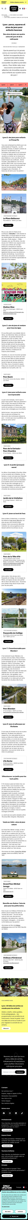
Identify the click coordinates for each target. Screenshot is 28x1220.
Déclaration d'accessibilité (9, 1096)
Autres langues (6, 1101)
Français (18, 1187)
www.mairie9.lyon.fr (8, 764)
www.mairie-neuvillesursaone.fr (11, 963)
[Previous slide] (23, 84)
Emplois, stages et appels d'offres (12, 1093)
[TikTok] (22, 1113)
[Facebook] (4, 1113)
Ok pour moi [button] (15, 1216)
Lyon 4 (20, 84)
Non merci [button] (7, 1211)
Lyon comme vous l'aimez (16, 15)
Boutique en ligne (4, 2)
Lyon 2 (3, 84)
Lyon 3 (12, 84)
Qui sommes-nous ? (7, 1091)
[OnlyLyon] (7, 1187)
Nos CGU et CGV (7, 1098)
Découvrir (4, 15)
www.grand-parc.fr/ (8, 891)
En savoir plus (7, 1130)
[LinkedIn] (16, 1113)
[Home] (14, 8)
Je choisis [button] (20, 1211)
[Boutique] (20, 8)
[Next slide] (25, 84)
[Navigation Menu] (2, 9)
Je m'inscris (20, 1072)
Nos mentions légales (8, 1103)
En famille (6, 16)
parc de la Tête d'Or (16, 520)
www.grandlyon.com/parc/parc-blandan (13, 712)
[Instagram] (10, 1113)
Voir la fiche (8, 225)
